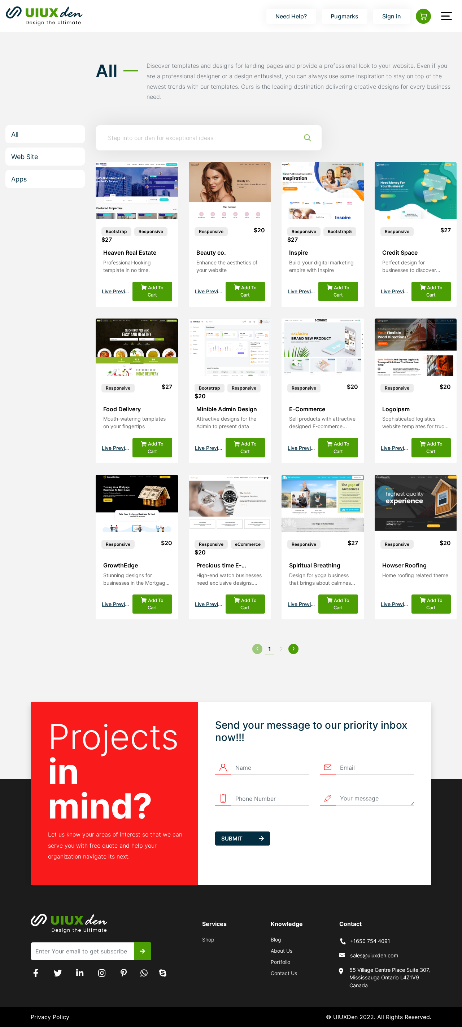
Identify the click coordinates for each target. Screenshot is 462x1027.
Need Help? (291, 16)
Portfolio (280, 962)
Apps (19, 179)
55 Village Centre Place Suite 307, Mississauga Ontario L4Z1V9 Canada (389, 977)
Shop (208, 939)
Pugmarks (344, 16)
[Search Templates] (307, 138)
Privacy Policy (50, 1017)
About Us (281, 951)
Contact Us (284, 973)
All (14, 134)
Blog (276, 939)
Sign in (391, 16)
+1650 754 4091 (370, 941)
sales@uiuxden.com (374, 955)
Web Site (24, 157)
